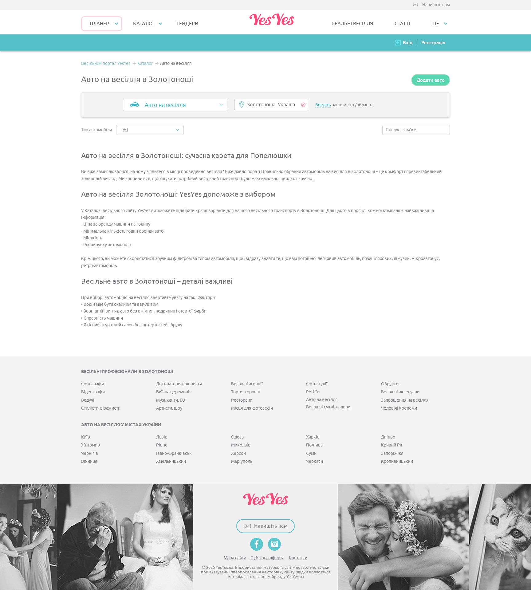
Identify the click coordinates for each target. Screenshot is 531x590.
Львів (161, 437)
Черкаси (314, 461)
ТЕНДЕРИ (187, 24)
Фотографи (92, 384)
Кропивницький (397, 461)
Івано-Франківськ (174, 453)
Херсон (238, 453)
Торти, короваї (245, 392)
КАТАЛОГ (144, 24)
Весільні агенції (247, 384)
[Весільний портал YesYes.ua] (271, 22)
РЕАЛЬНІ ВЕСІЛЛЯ (352, 24)
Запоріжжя (392, 453)
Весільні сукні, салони (328, 407)
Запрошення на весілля (405, 400)
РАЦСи (313, 392)
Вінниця (89, 461)
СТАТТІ (402, 24)
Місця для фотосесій (252, 408)
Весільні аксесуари (400, 392)
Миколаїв (240, 445)
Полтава (314, 445)
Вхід (408, 42)
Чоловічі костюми (399, 408)
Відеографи (93, 392)
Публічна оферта (267, 557)
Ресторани (241, 400)
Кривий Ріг (392, 445)
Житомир (90, 445)
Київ (85, 437)
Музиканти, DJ (170, 400)
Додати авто (431, 80)
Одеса (237, 437)
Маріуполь (241, 461)
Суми (311, 453)
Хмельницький (171, 461)
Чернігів (89, 453)
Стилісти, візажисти (100, 408)
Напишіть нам (436, 4)
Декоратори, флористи (179, 384)
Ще (435, 24)
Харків (313, 437)
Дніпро (388, 437)
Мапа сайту (235, 557)
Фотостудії (317, 384)
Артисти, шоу (169, 408)
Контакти (298, 557)
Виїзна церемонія (174, 392)
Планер (99, 24)
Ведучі (87, 400)
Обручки (390, 384)
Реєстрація (433, 42)
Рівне (161, 445)
